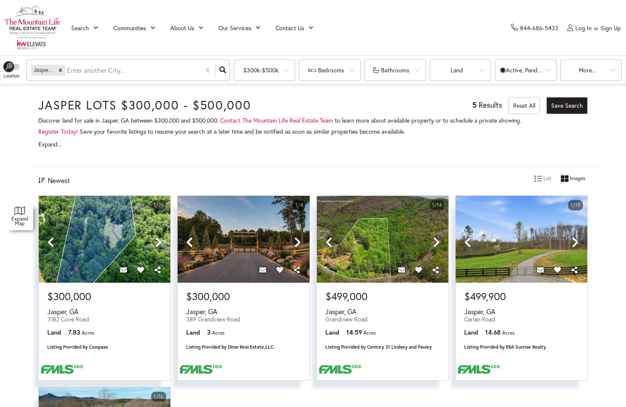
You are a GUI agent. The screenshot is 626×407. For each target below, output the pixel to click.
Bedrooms (331, 70)
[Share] (157, 269)
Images (577, 178)
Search (80, 28)
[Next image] (158, 242)
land (457, 70)
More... (587, 70)
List (546, 178)
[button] (60, 70)
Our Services (234, 28)
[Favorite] (140, 269)
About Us (182, 28)
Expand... (49, 144)
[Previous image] (51, 242)
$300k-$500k (261, 70)
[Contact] (123, 269)
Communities (129, 28)
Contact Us (290, 28)
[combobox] (68, 70)
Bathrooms (395, 70)
